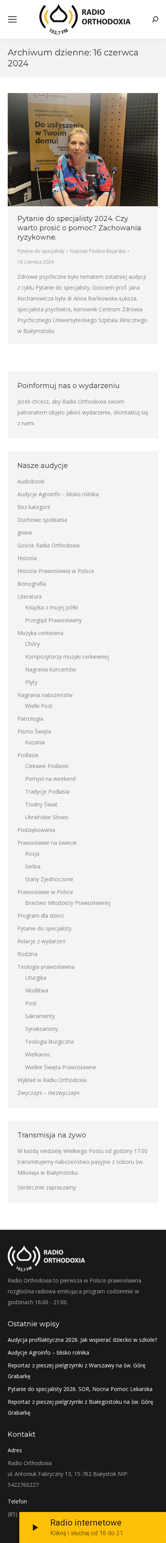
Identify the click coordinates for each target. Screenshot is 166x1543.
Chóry (32, 643)
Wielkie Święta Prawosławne (60, 1067)
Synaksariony (41, 1028)
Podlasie (28, 755)
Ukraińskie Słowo (46, 817)
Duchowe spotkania (42, 519)
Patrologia (30, 718)
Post (31, 1003)
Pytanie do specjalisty (40, 251)
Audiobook (30, 481)
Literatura (29, 596)
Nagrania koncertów (50, 669)
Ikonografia (31, 583)
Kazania (35, 742)
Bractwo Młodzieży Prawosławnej (67, 902)
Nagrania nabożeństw (45, 695)
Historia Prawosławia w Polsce (55, 571)
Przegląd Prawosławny (53, 620)
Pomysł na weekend (50, 778)
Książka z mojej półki (51, 607)
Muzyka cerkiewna (40, 633)
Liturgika (35, 977)
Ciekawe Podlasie (47, 766)
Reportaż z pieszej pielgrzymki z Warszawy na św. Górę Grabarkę (77, 1371)
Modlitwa (36, 990)
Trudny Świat (41, 804)
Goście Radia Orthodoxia (48, 545)
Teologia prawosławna (46, 966)
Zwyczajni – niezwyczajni (48, 1092)
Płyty (31, 682)
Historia (27, 558)
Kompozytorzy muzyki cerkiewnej (67, 656)
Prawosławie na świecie (47, 842)
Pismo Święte (34, 731)
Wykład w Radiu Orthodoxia (51, 1080)
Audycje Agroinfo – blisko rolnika (58, 494)
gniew (24, 532)
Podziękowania (36, 830)
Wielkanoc (38, 1054)
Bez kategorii (33, 507)
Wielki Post (39, 705)
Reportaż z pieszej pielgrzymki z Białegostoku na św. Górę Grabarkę (80, 1407)
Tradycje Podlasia (47, 791)
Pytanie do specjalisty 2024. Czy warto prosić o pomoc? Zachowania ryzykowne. (79, 228)
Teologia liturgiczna (49, 1041)
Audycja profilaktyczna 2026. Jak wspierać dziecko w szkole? (82, 1339)
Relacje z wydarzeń (41, 941)
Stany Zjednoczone (49, 879)
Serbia (33, 866)
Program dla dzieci (40, 915)
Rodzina (27, 954)
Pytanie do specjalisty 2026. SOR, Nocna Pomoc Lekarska (80, 1389)
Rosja (32, 853)
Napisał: (97, 251)
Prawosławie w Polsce (45, 892)
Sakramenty (40, 1016)
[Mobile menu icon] (12, 19)
